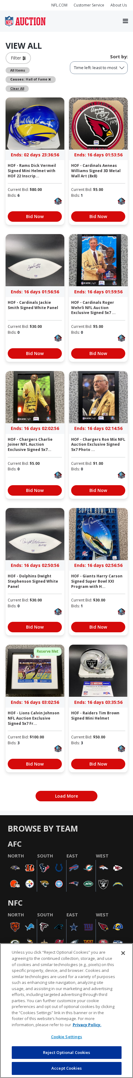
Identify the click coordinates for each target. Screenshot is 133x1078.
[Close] (123, 953)
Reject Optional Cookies (66, 1052)
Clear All (17, 88)
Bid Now (35, 216)
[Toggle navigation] (125, 21)
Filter (17, 58)
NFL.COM (59, 5)
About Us (118, 5)
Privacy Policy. (87, 1024)
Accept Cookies (66, 1068)
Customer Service (89, 5)
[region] (66, 1010)
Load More (66, 796)
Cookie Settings (66, 1036)
